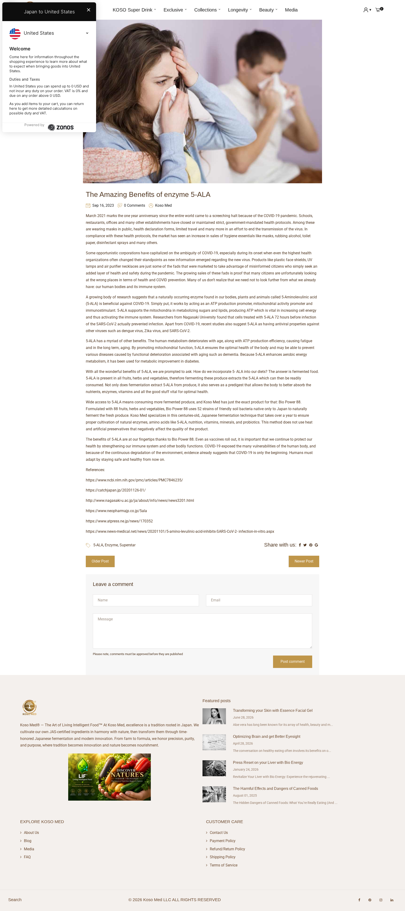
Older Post (100, 561)
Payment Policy (223, 841)
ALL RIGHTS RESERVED (196, 899)
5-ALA (98, 545)
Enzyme (111, 545)
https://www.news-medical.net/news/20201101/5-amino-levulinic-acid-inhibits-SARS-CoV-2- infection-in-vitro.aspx (180, 531)
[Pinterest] (369, 900)
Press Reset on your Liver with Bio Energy (268, 763)
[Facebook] (359, 900)
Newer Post (304, 561)
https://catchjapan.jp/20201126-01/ (116, 490)
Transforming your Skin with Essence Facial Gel (273, 710)
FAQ (27, 857)
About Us (31, 832)
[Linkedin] (391, 900)
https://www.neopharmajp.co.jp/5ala (116, 511)
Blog (27, 841)
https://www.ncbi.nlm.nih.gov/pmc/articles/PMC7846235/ (134, 480)
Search (15, 899)
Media (29, 849)
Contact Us (219, 832)
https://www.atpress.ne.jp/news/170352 (119, 521)
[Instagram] (380, 900)
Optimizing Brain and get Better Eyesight (266, 737)
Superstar (127, 545)
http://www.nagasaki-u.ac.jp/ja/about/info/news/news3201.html (140, 500)
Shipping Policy (223, 857)
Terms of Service (223, 865)
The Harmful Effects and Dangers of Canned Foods (275, 789)
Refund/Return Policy (227, 849)
